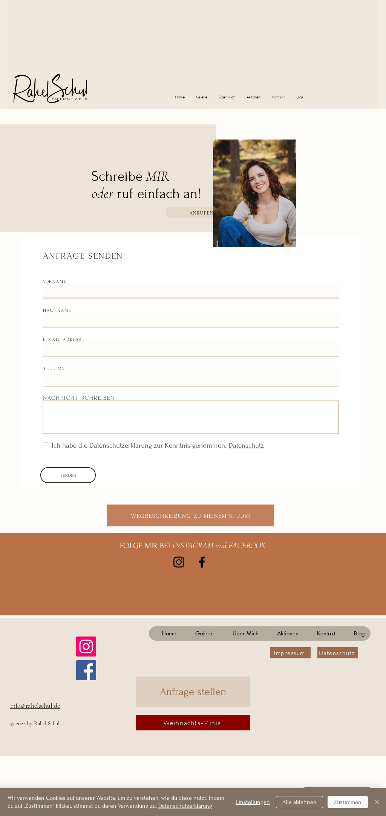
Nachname (57, 310)
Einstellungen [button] (253, 802)
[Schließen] (376, 802)
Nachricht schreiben (79, 397)
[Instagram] (179, 562)
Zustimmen (347, 802)
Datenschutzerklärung (185, 805)
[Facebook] (202, 562)
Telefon (54, 368)
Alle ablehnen (299, 802)
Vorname (54, 281)
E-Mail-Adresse (63, 339)
